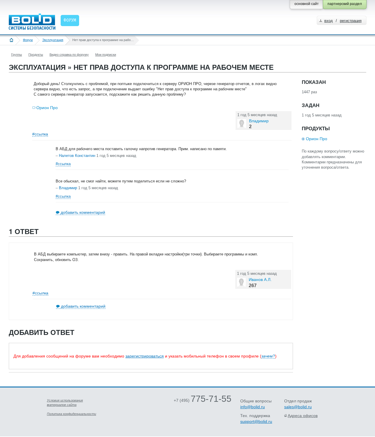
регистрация (351, 20)
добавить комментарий (83, 212)
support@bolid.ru (256, 421)
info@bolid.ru (252, 406)
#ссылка (40, 134)
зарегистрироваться (144, 356)
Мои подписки (105, 54)
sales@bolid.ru (298, 406)
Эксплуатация (52, 40)
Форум (28, 40)
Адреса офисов (303, 415)
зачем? (268, 356)
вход (328, 20)
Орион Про (47, 107)
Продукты (35, 54)
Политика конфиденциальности (71, 414)
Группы (16, 54)
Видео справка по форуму (69, 54)
